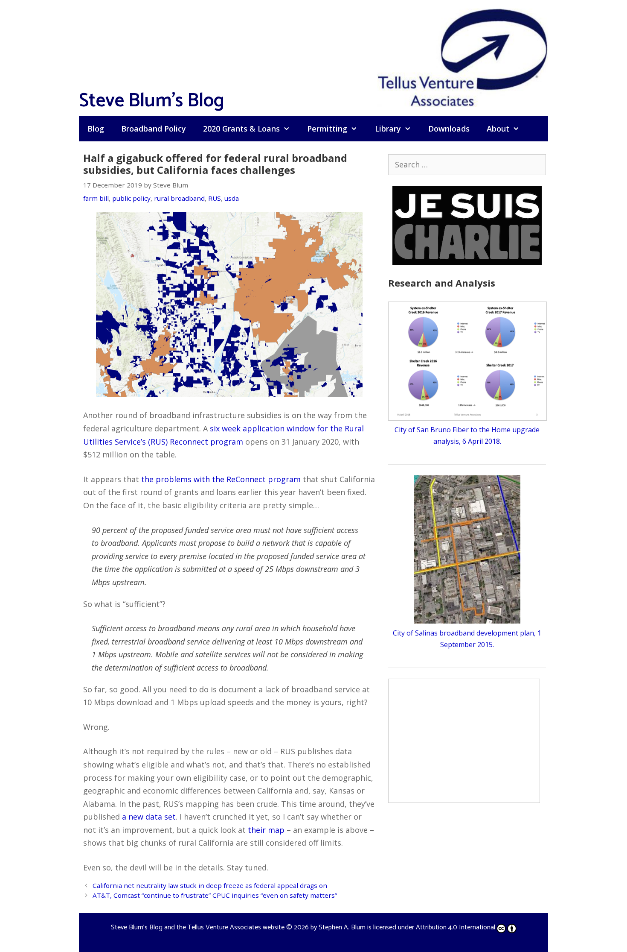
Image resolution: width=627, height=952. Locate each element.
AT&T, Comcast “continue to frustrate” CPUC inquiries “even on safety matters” (215, 895)
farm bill (96, 198)
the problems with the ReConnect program (221, 479)
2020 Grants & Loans (241, 128)
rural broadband (179, 198)
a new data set (149, 816)
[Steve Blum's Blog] (462, 57)
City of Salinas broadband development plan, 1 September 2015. (467, 638)
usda (231, 198)
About (498, 128)
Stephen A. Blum (342, 927)
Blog (95, 128)
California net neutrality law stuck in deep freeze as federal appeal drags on (210, 885)
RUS (214, 198)
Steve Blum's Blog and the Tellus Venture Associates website (197, 927)
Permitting (327, 128)
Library (388, 128)
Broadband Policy (153, 128)
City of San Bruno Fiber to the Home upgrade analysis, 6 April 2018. (467, 435)
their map (266, 830)
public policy (131, 198)
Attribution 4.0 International (455, 927)
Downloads (449, 128)
